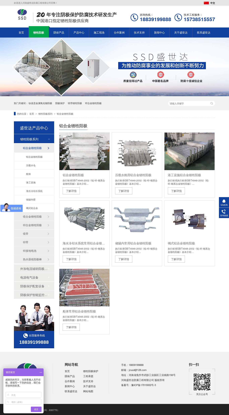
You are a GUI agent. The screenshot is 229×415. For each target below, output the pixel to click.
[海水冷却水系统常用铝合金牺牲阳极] (84, 219)
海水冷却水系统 (34, 191)
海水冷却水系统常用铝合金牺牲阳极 (84, 243)
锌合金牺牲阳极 (93, 103)
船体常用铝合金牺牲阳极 (79, 311)
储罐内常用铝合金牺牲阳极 (133, 243)
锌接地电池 (29, 251)
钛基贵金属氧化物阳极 (40, 103)
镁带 (25, 233)
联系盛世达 (203, 32)
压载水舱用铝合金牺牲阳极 (133, 175)
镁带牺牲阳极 (75, 103)
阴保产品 (58, 32)
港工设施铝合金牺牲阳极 (184, 175)
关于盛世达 (181, 32)
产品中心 (79, 32)
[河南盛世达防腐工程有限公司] (22, 19)
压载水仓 (31, 165)
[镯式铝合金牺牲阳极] (189, 219)
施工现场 (99, 32)
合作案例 (119, 32)
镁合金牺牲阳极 (32, 216)
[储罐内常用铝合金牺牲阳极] (137, 219)
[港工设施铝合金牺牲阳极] (189, 151)
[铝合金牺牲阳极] (84, 151)
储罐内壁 (31, 199)
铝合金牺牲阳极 (65, 113)
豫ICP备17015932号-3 (143, 385)
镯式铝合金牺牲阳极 (181, 243)
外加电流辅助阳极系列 (33, 268)
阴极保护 (60, 103)
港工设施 (31, 182)
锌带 (25, 242)
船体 (28, 173)
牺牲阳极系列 (45, 113)
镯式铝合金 (32, 208)
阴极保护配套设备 (32, 286)
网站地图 (88, 391)
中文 (212, 3)
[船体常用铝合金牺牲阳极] (84, 287)
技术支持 (139, 32)
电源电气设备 (29, 277)
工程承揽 (88, 376)
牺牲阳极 (38, 32)
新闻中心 (159, 32)
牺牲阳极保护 (90, 371)
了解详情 (71, 191)
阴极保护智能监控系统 (33, 294)
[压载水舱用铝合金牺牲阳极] (137, 151)
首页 (21, 32)
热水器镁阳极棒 (32, 259)
